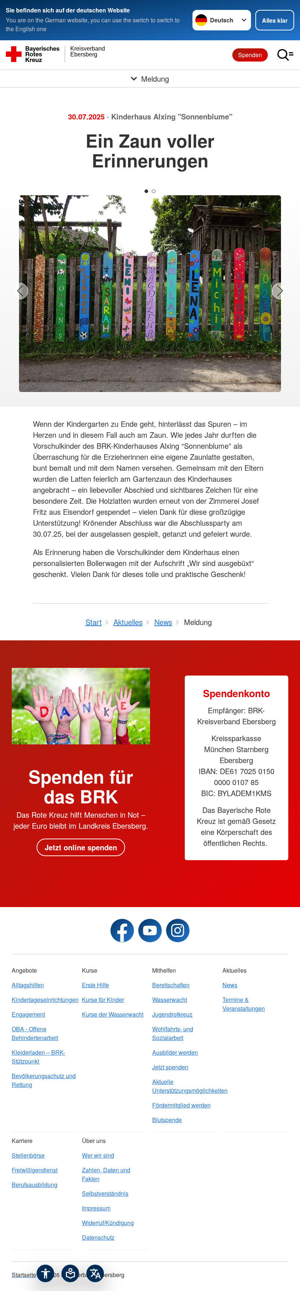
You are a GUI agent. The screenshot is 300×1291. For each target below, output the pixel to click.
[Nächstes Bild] (280, 291)
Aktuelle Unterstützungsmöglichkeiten (185, 1086)
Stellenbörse (28, 1155)
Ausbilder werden (175, 1052)
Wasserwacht (169, 999)
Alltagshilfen (28, 985)
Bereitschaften (171, 985)
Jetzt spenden (170, 1067)
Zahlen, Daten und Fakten (106, 1174)
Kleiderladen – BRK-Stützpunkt (38, 1056)
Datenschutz (98, 1237)
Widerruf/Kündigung (108, 1222)
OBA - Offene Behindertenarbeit (35, 1033)
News (229, 985)
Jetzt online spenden (81, 847)
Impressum (96, 1208)
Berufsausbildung (34, 1184)
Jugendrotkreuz (172, 1014)
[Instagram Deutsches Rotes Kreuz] (178, 930)
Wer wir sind (98, 1155)
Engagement (28, 1014)
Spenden (250, 55)
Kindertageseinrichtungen (45, 999)
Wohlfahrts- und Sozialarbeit (172, 1033)
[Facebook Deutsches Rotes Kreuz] (122, 930)
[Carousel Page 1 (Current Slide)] (146, 191)
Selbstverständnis (105, 1193)
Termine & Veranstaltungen (243, 1004)
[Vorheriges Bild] (20, 291)
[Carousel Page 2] (153, 191)
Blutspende (167, 1120)
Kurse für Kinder (103, 999)
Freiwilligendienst (34, 1170)
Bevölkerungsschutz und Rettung (44, 1080)
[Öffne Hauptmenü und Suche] (285, 55)
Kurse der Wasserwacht (112, 1014)
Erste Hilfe (95, 985)
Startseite (24, 1274)
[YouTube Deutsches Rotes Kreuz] (150, 930)
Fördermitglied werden (181, 1105)
